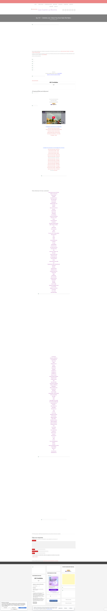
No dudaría (53, 404)
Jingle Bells (53, 196)
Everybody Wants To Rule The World (54, 393)
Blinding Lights (54, 386)
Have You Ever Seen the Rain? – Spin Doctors (54, 156)
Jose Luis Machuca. (44, 54)
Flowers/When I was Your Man (54, 400)
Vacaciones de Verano (54, 278)
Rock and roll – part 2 (54, 217)
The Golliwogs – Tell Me (53, 135)
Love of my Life (54, 289)
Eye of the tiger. (54, 210)
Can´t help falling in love (53, 257)
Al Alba (54, 230)
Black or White (54, 418)
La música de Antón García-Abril (53, 261)
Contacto (56, 6)
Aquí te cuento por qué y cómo (68, 568)
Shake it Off (53, 448)
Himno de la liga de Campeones (53, 376)
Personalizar (5, 607)
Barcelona (53, 209)
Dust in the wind (53, 200)
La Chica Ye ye (54, 431)
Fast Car (54, 439)
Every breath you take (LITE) (54, 383)
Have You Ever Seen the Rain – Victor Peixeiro (54, 164)
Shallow (54, 362)
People (54, 238)
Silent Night (53, 396)
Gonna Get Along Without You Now (54, 445)
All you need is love (53, 234)
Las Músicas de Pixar (54, 379)
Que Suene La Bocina (47, 10)
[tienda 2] (53, 324)
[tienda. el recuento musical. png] (53, 487)
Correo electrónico (35, 551)
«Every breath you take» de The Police (53, 192)
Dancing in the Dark (53, 268)
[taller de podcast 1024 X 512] (53, 181)
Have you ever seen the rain (54, 207)
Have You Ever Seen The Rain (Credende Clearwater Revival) (54, 129)
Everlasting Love (53, 202)
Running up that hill (53, 377)
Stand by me (53, 428)
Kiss (53, 449)
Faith (53, 425)
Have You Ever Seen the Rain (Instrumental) (53, 128)
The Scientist (54, 265)
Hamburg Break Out (54, 452)
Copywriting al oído (48, 4)
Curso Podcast (40, 4)
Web (32, 553)
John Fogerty (72, 51)
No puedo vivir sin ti (53, 363)
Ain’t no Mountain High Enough (53, 401)
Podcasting (60, 4)
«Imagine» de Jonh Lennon (53, 193)
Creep (54, 410)
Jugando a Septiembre (54, 421)
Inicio (36, 4)
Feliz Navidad (54, 213)
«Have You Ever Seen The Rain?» (65, 51)
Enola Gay (53, 206)
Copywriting (66, 4)
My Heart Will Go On (54, 403)
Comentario (34, 540)
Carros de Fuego (53, 286)
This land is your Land (54, 255)
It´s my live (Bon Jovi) (54, 359)
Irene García (55, 170)
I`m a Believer (54, 241)
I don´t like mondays (54, 199)
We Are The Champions (53, 394)
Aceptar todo (22, 607)
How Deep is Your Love (54, 424)
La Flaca (54, 237)
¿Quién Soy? (71, 4)
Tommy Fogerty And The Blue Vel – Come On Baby (53, 133)
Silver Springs (54, 407)
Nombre (33, 549)
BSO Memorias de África (53, 414)
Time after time (54, 272)
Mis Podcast (55, 4)
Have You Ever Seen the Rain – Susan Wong (53, 160)
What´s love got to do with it (54, 224)
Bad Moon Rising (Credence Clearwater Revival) (53, 132)
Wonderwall (53, 366)
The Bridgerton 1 (53, 370)
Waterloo (53, 442)
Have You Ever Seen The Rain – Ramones (53, 153)
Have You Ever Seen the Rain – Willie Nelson (53, 163)
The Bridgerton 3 (53, 373)
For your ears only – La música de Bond (53, 233)
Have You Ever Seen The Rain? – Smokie (53, 150)
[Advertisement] (68, 579)
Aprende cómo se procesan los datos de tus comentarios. (50, 560)
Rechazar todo (14, 607)
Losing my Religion (53, 446)
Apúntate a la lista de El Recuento (38, 584)
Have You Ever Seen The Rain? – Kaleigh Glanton (53, 167)
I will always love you (54, 269)
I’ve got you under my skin (53, 254)
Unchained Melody (53, 244)
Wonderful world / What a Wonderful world (54, 264)
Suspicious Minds (53, 195)
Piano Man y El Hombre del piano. (53, 223)
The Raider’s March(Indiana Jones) (53, 285)
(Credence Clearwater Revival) (36, 52)
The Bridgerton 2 (53, 372)
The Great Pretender (54, 258)
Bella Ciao (53, 231)
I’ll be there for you (53, 408)
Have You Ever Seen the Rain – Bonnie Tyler (53, 149)
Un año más (53, 434)
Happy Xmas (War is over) (53, 203)
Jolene (54, 438)
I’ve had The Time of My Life (54, 216)
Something (53, 282)
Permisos (34, 587)
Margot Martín (55, 19)
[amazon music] (38, 77)
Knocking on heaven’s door (53, 271)
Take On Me (53, 390)
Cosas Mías (51, 6)
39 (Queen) (53, 369)
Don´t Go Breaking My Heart (54, 441)
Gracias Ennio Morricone (53, 240)
